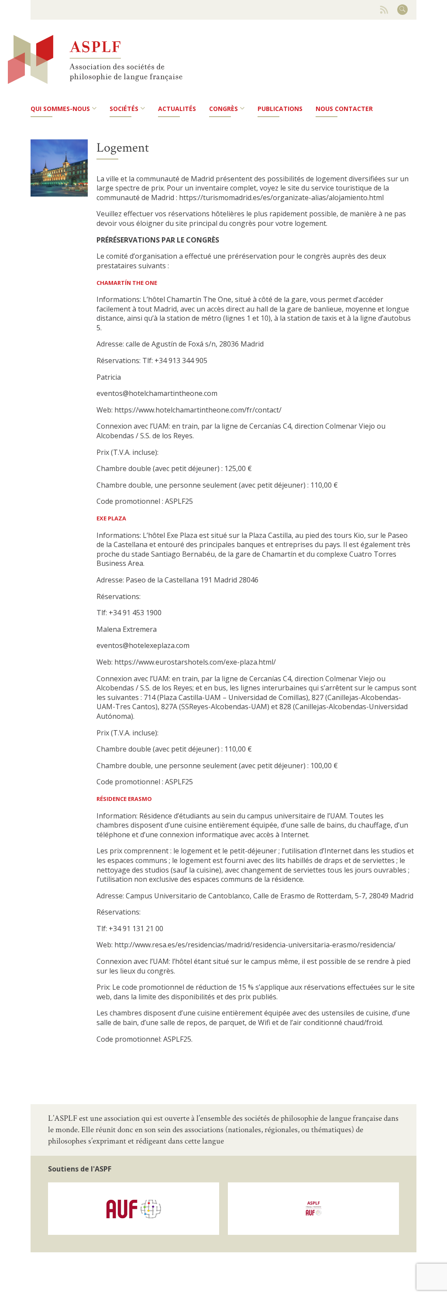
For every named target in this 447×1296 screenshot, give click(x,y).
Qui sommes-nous (60, 108)
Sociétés (124, 108)
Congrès (223, 108)
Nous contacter (344, 108)
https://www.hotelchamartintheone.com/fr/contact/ (197, 410)
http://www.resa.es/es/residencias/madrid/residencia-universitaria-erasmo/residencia (253, 944)
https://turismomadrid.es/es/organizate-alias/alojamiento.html (281, 197)
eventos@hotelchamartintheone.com (156, 393)
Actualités (177, 108)
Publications (280, 108)
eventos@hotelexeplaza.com (142, 645)
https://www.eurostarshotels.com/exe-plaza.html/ (195, 662)
